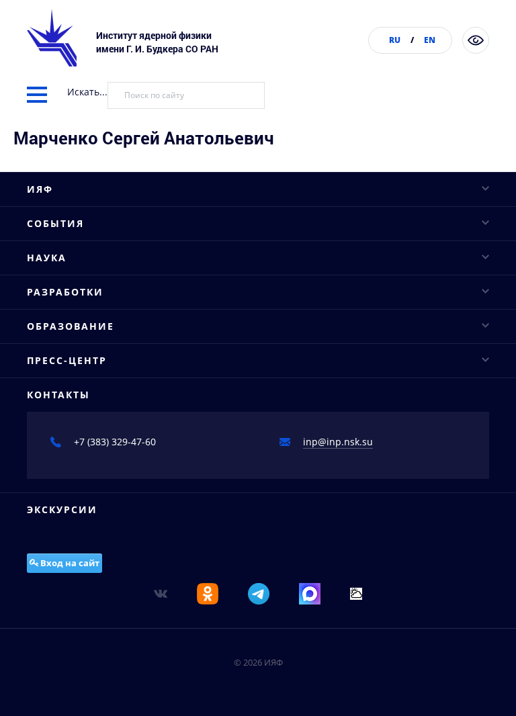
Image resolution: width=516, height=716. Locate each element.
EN (429, 40)
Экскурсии (62, 509)
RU (394, 40)
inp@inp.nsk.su (338, 441)
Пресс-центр (67, 360)
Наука (47, 257)
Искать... (87, 91)
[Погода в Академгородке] (356, 592)
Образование (70, 326)
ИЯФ (40, 189)
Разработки (65, 291)
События (55, 223)
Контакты (58, 394)
